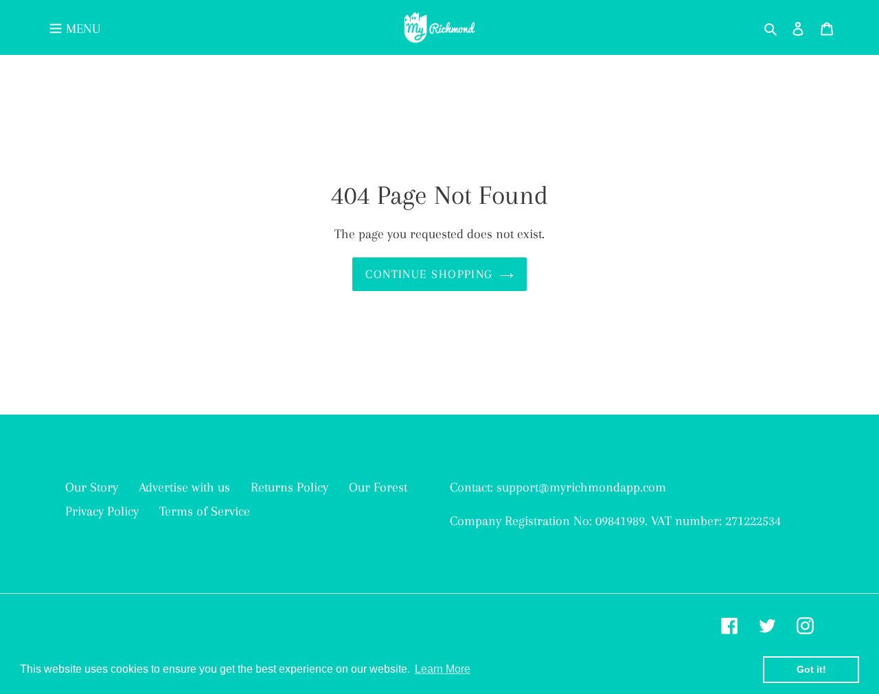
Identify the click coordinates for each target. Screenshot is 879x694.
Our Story (91, 487)
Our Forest (378, 487)
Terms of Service (204, 511)
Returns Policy (289, 487)
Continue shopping (428, 274)
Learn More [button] (442, 669)
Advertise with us (184, 487)
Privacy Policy (102, 511)
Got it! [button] (811, 669)
